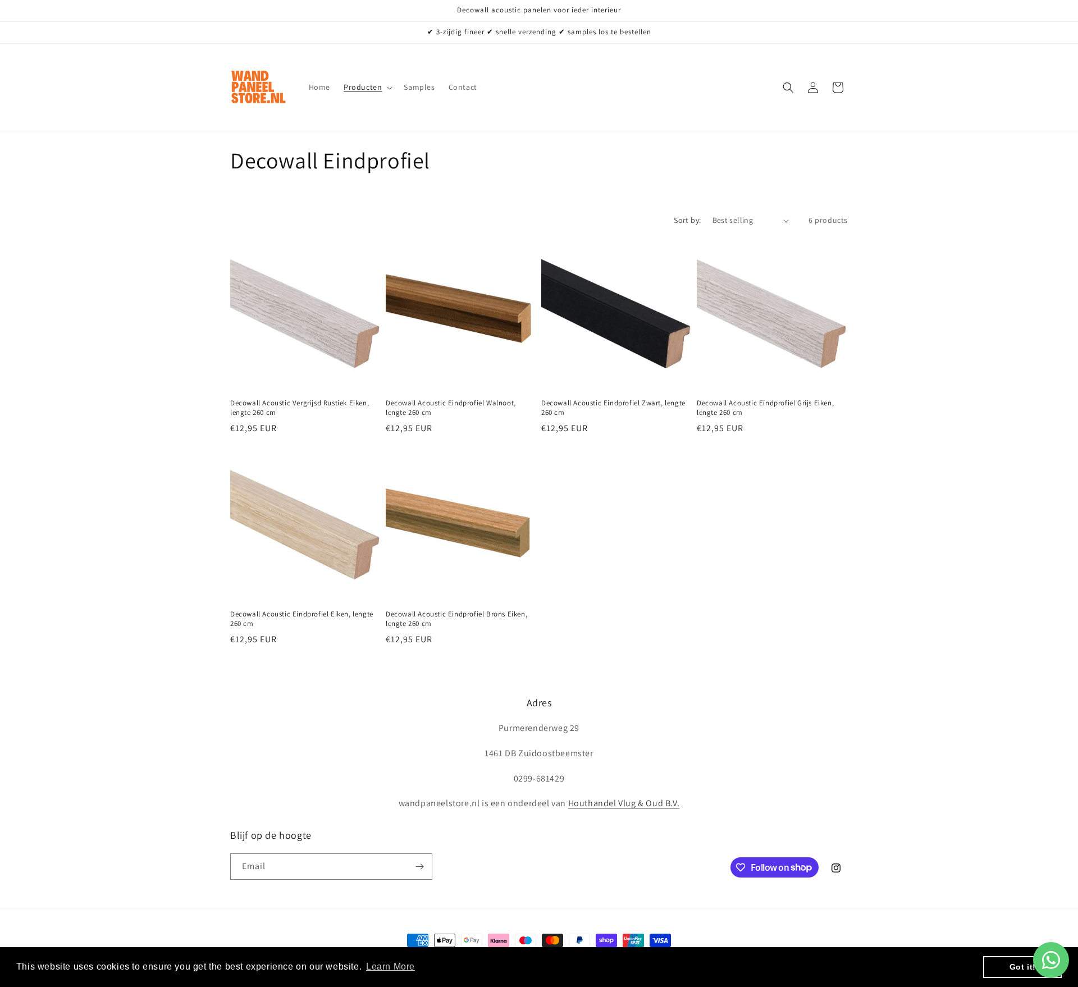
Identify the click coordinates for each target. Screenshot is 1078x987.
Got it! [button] (1023, 966)
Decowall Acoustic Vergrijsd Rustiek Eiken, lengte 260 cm (299, 408)
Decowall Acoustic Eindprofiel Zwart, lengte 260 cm (613, 408)
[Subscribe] (419, 866)
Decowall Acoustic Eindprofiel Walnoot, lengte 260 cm (451, 408)
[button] (367, 87)
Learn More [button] (390, 966)
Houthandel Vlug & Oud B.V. (624, 803)
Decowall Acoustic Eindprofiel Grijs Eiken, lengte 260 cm (765, 408)
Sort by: (687, 220)
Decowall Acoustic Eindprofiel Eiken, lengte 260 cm (301, 619)
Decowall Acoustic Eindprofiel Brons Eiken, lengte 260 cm (456, 619)
